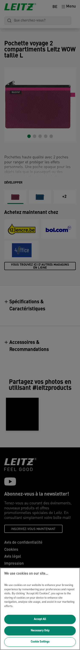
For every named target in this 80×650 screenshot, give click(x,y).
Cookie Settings (40, 641)
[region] (40, 609)
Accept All (40, 619)
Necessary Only (40, 630)
